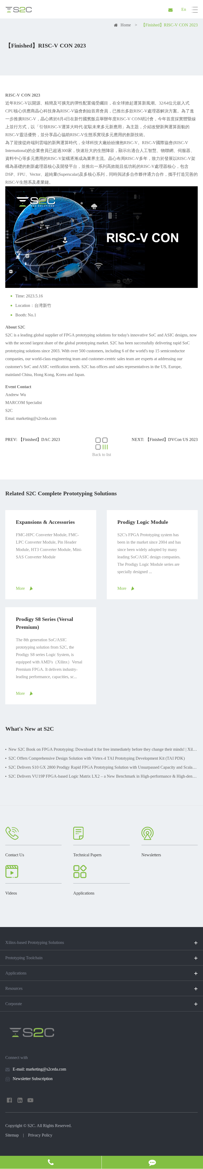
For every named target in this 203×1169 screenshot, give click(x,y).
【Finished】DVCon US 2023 (171, 439)
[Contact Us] (51, 1162)
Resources (13, 988)
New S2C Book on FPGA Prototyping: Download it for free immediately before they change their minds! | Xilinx (103, 749)
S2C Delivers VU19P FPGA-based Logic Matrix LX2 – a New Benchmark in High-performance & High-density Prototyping (103, 776)
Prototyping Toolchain (24, 958)
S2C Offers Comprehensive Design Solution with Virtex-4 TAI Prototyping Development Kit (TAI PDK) (96, 758)
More (20, 588)
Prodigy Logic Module (142, 522)
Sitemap (12, 1135)
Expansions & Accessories (45, 522)
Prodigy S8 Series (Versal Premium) (44, 623)
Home (126, 25)
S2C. (31, 1125)
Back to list (101, 454)
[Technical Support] (152, 1162)
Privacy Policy (40, 1135)
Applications (15, 973)
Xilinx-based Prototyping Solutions (34, 942)
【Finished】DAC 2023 (39, 439)
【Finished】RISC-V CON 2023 (169, 25)
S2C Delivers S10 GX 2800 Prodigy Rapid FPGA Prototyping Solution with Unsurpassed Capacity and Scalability (103, 767)
